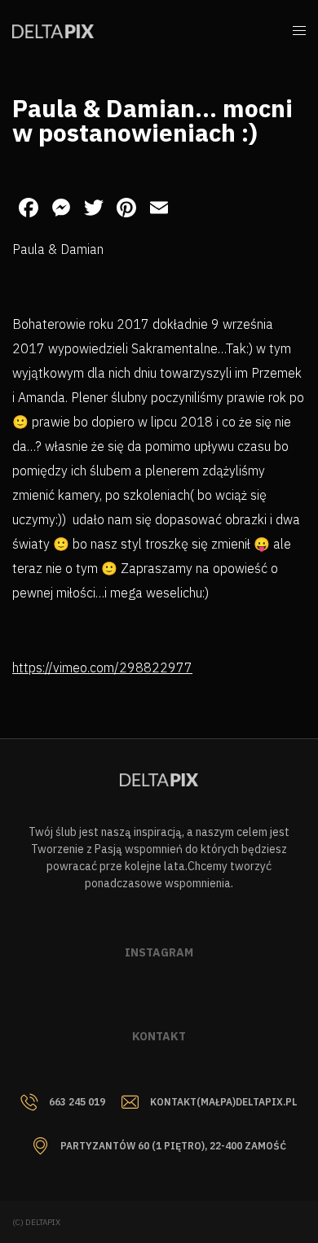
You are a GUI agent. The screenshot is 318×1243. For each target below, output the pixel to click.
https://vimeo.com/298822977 (102, 667)
